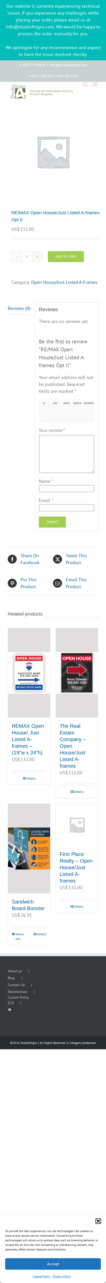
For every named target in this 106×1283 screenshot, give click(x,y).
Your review (52, 430)
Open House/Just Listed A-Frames (64, 282)
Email (46, 500)
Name (46, 481)
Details (31, 778)
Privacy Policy (62, 1276)
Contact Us (16, 985)
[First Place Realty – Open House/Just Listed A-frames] (77, 825)
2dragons (75, 1043)
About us (15, 971)
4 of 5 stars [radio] (78, 410)
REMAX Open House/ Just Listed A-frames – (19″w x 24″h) (28, 739)
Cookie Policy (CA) (18, 1000)
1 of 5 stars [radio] (45, 410)
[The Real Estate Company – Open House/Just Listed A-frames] (77, 673)
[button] (98, 1221)
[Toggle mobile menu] (95, 84)
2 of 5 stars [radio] (56, 410)
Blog (11, 978)
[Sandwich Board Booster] (29, 848)
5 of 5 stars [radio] (90, 410)
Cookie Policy (41, 1276)
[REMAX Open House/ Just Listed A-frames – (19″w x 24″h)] (29, 673)
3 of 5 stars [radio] (67, 410)
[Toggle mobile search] (85, 84)
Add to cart (65, 256)
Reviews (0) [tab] (19, 308)
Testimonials (17, 991)
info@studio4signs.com (68, 65)
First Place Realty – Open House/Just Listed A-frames (76, 867)
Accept (53, 1264)
